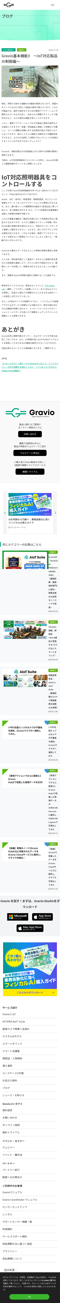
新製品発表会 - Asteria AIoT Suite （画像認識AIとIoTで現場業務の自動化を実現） (53, 691)
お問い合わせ (30, 434)
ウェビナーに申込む (30, 453)
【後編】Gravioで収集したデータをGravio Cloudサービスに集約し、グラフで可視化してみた (52, 867)
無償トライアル (30, 472)
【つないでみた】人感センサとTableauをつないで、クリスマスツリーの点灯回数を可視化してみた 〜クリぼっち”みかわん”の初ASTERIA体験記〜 (30, 367)
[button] (53, 5)
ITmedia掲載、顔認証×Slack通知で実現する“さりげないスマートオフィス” (52, 641)
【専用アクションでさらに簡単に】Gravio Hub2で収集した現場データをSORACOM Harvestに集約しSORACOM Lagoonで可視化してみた (53, 802)
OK (29, 1296)
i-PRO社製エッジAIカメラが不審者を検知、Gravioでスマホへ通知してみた (52, 741)
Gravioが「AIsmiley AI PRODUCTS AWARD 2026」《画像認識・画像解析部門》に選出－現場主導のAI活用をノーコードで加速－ (53, 582)
